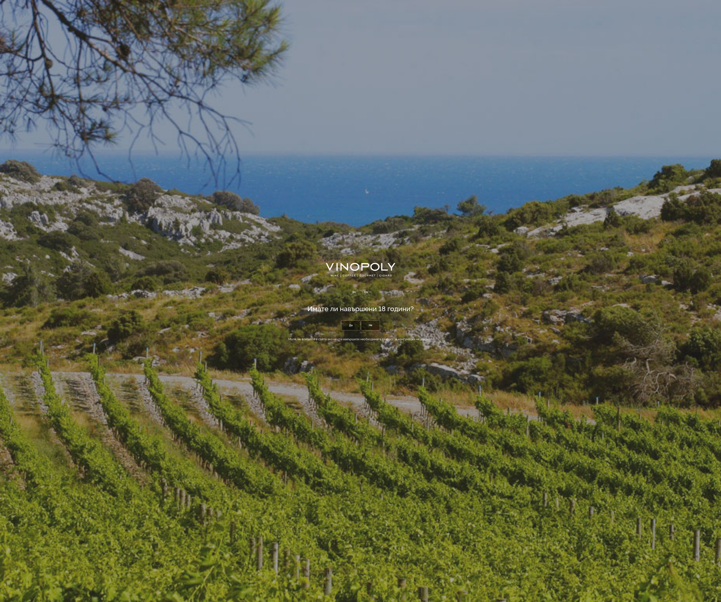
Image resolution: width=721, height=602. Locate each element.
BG (354, 292)
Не (370, 325)
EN (366, 292)
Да (351, 325)
